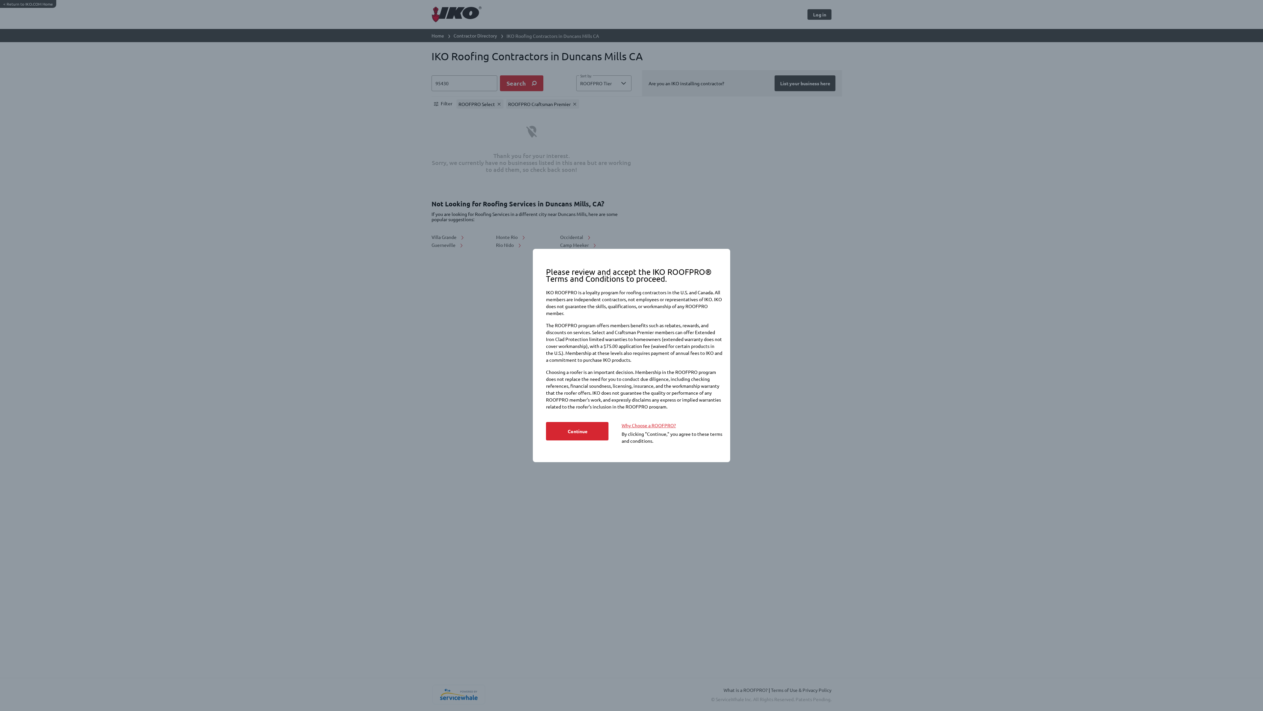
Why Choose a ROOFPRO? (649, 425)
